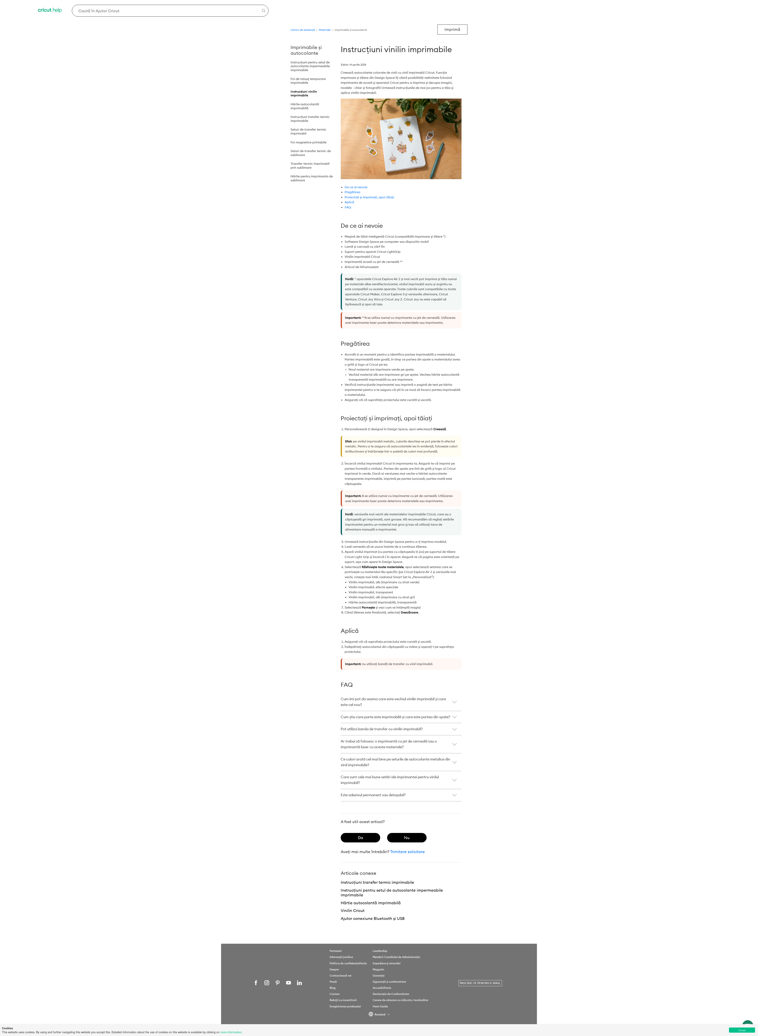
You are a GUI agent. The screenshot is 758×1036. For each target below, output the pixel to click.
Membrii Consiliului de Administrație (396, 957)
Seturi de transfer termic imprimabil (308, 131)
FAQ (348, 207)
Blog (333, 988)
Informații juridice (341, 957)
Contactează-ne (340, 975)
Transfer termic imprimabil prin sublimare (310, 165)
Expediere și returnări (387, 963)
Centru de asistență (303, 29)
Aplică (349, 202)
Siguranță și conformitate (389, 981)
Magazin (378, 969)
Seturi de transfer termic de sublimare (311, 153)
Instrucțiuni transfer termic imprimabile (310, 119)
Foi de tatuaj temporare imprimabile (308, 81)
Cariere (335, 994)
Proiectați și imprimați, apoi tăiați (369, 197)
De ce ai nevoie (356, 187)
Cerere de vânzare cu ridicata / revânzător (400, 1000)
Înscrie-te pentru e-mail (480, 983)
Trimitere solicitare (407, 851)
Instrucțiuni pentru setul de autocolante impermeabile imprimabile (310, 66)
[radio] (360, 837)
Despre (334, 969)
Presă (333, 981)
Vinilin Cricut (353, 910)
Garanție (379, 975)
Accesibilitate (382, 988)
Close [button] (742, 1030)
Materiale (325, 29)
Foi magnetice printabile (308, 142)
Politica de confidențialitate (348, 963)
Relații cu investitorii (343, 1000)
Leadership (380, 951)
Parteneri (336, 951)
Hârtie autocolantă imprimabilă (305, 106)
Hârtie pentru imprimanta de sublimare (312, 178)
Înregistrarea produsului (345, 1006)
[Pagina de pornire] (50, 11)
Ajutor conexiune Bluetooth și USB (373, 918)
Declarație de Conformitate (391, 994)
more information (231, 1032)
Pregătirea (352, 192)
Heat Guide (380, 1006)
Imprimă (452, 29)
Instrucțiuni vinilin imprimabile (304, 93)
